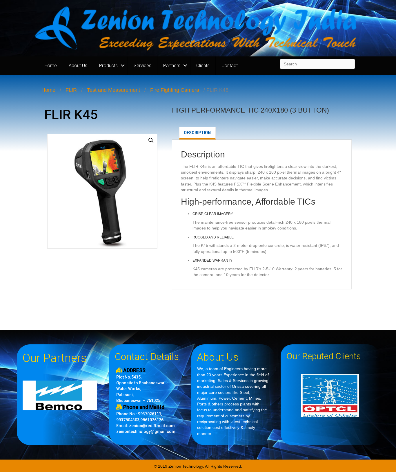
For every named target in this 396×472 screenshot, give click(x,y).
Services (142, 65)
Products (108, 65)
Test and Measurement (113, 90)
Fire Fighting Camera (174, 90)
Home (50, 65)
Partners (171, 65)
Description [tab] (197, 132)
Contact (229, 65)
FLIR (71, 90)
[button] (151, 140)
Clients (203, 65)
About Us (78, 65)
